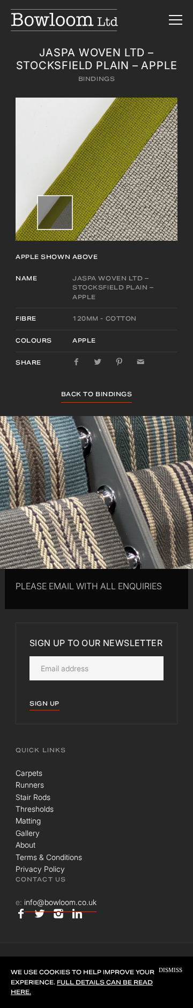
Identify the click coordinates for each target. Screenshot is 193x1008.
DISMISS (170, 970)
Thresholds (35, 808)
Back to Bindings (96, 394)
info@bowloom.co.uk (60, 902)
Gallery (28, 833)
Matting (28, 820)
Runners (30, 784)
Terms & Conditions (49, 857)
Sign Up (44, 703)
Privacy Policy (40, 868)
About (25, 844)
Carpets (29, 773)
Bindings (96, 79)
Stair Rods (33, 797)
